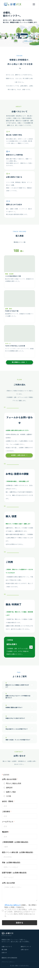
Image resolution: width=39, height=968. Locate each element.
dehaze (33, 4)
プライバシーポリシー (8, 962)
